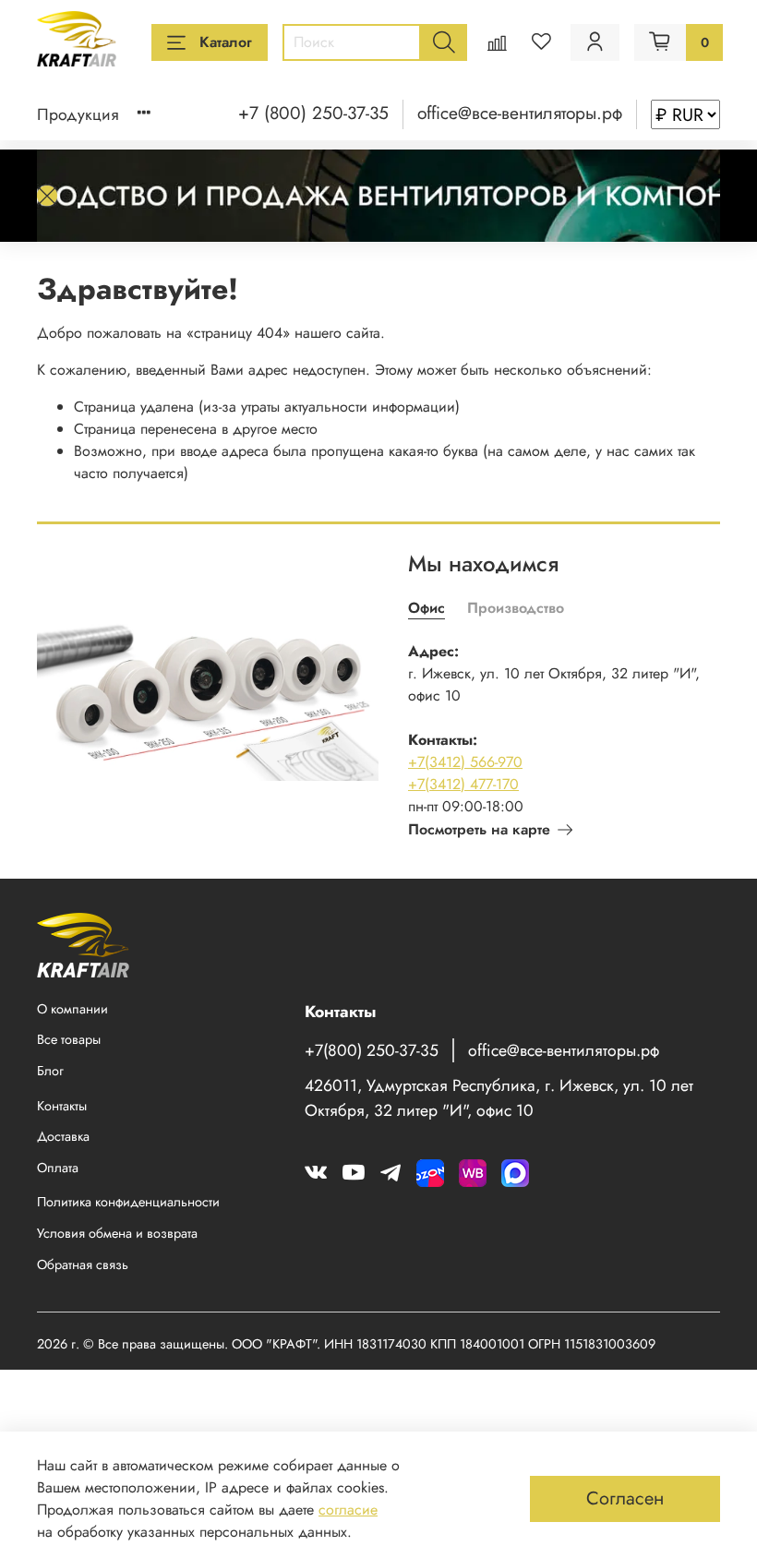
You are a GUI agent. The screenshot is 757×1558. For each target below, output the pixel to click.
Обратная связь (82, 1264)
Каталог (225, 42)
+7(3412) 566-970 (465, 762)
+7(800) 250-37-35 (372, 1050)
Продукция (78, 114)
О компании (72, 1009)
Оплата (57, 1167)
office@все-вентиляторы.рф (519, 113)
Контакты (62, 1106)
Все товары (69, 1039)
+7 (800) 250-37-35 (313, 113)
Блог (50, 1070)
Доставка (63, 1136)
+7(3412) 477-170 (463, 784)
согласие (348, 1509)
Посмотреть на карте (479, 829)
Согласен (625, 1498)
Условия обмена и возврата (117, 1233)
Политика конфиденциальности (128, 1201)
